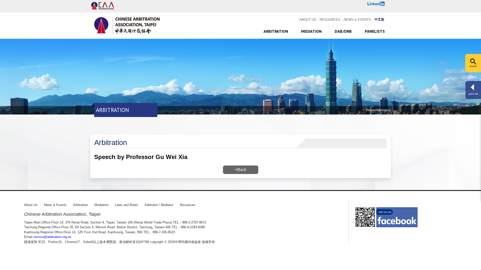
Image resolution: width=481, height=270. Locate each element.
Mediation (101, 205)
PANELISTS (375, 31)
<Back (240, 170)
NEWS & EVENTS (357, 20)
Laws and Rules (126, 205)
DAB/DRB (343, 31)
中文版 (379, 19)
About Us (31, 205)
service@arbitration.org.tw (52, 237)
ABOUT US (307, 20)
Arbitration (80, 205)
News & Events (55, 205)
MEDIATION (311, 31)
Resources (187, 205)
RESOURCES (330, 20)
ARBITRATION (276, 31)
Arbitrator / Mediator (159, 205)
